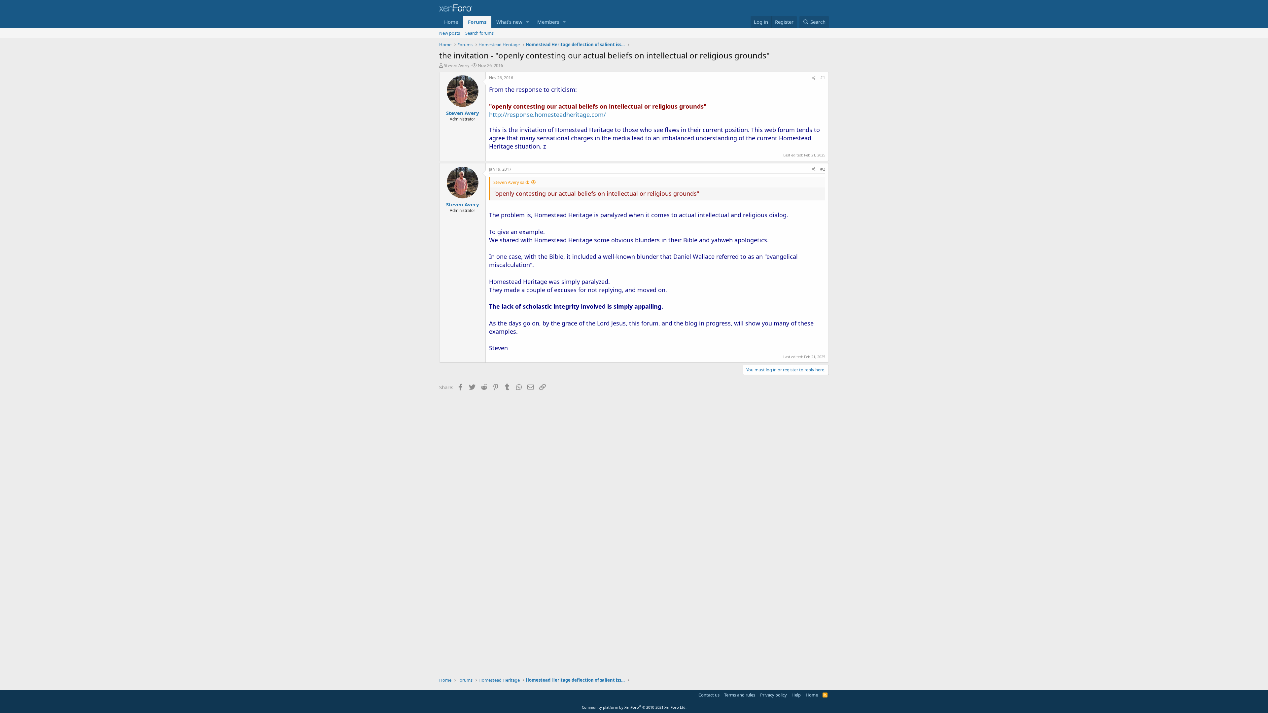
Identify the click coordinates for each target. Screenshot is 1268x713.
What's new (509, 21)
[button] (527, 22)
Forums (477, 21)
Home (451, 21)
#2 (822, 169)
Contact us (709, 695)
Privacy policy (773, 695)
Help (796, 695)
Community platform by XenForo (634, 707)
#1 (822, 78)
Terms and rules (739, 695)
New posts (449, 33)
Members (548, 21)
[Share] (814, 78)
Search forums (479, 33)
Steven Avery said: (511, 182)
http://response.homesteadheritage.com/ (547, 115)
